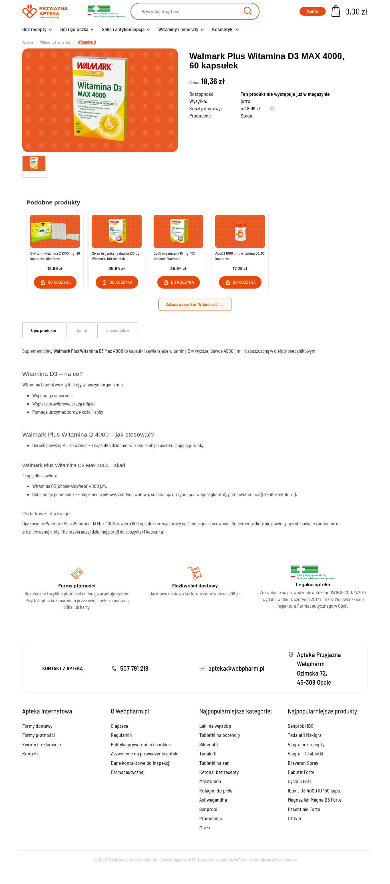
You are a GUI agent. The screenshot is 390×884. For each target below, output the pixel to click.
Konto (312, 11)
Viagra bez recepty (306, 744)
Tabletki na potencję (219, 735)
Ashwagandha (213, 799)
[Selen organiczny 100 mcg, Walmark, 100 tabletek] (117, 231)
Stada (246, 115)
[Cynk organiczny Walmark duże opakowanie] (178, 231)
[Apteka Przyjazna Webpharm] (45, 11)
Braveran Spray (303, 763)
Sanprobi (208, 809)
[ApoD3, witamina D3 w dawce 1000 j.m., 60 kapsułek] (240, 231)
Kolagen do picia (215, 790)
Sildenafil (208, 744)
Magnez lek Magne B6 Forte (314, 799)
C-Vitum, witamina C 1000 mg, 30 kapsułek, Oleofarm (55, 256)
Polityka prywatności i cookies (141, 744)
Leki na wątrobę (215, 726)
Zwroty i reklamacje (41, 744)
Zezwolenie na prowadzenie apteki (144, 753)
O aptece (119, 726)
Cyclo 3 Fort (299, 781)
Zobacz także (117, 330)
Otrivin (294, 818)
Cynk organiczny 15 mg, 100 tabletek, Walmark (174, 256)
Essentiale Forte (304, 809)
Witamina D (208, 304)
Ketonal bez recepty (219, 772)
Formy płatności (38, 735)
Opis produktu (43, 330)
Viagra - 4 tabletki (305, 753)
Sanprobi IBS (300, 726)
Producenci (210, 818)
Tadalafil (207, 753)
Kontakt (30, 753)
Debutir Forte (301, 772)
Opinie (81, 330)
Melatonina (210, 781)
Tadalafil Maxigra (304, 735)
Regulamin (121, 735)
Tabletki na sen (214, 763)
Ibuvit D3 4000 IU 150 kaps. (314, 790)
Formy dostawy (37, 726)
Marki (204, 827)
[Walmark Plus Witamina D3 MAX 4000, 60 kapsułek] (35, 163)
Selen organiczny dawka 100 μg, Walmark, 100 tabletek (116, 256)
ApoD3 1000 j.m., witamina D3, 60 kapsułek (240, 256)
